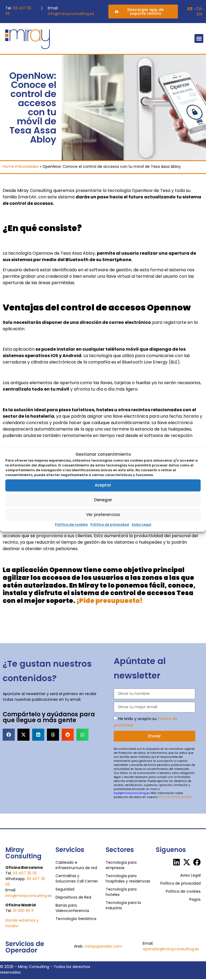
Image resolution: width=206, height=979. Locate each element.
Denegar (103, 500)
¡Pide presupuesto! (109, 600)
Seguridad (65, 889)
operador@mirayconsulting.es (171, 949)
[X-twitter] (186, 862)
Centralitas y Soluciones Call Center (77, 878)
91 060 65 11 (23, 910)
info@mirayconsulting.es (71, 13)
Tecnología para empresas (121, 865)
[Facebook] (197, 862)
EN (199, 14)
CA (199, 9)
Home (8, 166)
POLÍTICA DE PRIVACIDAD (175, 797)
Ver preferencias (103, 514)
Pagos (195, 899)
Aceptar (103, 485)
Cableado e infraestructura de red (76, 865)
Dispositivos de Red (73, 897)
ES (190, 9)
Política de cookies (71, 524)
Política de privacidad (109, 524)
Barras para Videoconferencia (72, 908)
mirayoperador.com (103, 946)
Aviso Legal (141, 524)
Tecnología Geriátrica (76, 918)
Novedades (28, 166)
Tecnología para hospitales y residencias (128, 878)
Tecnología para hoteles (121, 892)
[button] (198, 38)
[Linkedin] (176, 862)
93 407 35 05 (25, 873)
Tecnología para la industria (123, 905)
